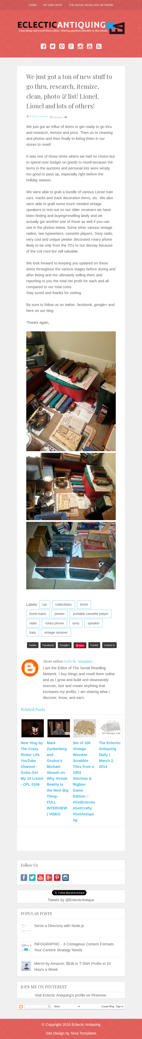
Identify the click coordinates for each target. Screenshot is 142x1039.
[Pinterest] (57, 877)
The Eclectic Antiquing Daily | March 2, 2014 (110, 755)
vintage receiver (56, 632)
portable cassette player (90, 614)
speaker (93, 623)
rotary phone (54, 623)
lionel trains (37, 614)
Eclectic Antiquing (78, 661)
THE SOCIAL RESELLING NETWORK (91, 5)
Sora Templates (83, 1033)
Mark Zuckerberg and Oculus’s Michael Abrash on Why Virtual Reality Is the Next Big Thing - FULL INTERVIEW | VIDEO (57, 778)
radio (33, 623)
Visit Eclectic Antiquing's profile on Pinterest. (71, 995)
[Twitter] (32, 877)
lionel (84, 604)
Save (81, 645)
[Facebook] (24, 877)
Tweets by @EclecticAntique (71, 900)
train (32, 632)
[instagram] (65, 877)
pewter (60, 614)
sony (75, 623)
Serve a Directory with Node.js (59, 926)
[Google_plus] (49, 877)
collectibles (63, 604)
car (44, 604)
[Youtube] (40, 877)
